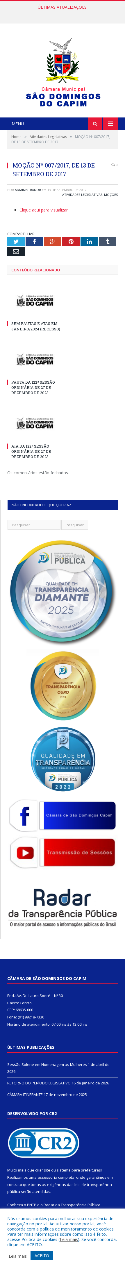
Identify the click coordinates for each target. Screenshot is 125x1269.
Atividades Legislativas (82, 194)
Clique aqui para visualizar (43, 210)
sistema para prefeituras (79, 1170)
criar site (42, 1170)
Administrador (28, 189)
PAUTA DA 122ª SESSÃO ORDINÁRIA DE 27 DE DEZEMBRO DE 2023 (33, 387)
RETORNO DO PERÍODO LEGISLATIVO (61, 13)
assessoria (47, 1177)
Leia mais (69, 1239)
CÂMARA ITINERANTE (25, 1094)
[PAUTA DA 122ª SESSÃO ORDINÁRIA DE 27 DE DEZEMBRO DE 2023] (35, 360)
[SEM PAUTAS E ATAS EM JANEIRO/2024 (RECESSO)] (35, 301)
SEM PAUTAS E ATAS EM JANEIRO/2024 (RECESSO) (35, 326)
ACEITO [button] (42, 1255)
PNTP (31, 1204)
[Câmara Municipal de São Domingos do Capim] (62, 71)
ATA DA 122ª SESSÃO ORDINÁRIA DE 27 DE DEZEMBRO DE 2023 (31, 451)
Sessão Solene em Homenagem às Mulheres (47, 1064)
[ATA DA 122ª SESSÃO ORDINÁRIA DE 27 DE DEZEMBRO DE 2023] (35, 424)
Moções (111, 194)
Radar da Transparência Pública (72, 1204)
